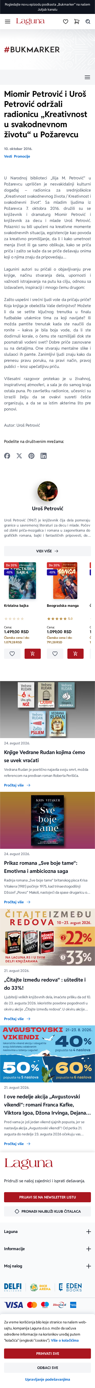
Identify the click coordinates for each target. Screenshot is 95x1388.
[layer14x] (73, 1305)
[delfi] (13, 1287)
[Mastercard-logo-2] (32, 1305)
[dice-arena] (40, 1287)
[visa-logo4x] (13, 1305)
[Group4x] (45, 1305)
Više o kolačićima (65, 1340)
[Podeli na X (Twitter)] (19, 456)
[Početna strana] (31, 21)
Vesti (8, 156)
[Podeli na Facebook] (7, 456)
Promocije (22, 156)
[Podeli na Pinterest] (31, 456)
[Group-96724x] (59, 1305)
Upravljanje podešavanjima (47, 1379)
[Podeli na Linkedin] (44, 456)
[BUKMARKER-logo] (32, 49)
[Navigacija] (47, 77)
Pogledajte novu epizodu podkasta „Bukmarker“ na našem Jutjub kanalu (47, 7)
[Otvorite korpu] (77, 21)
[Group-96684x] (70, 1287)
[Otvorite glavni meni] (7, 21)
